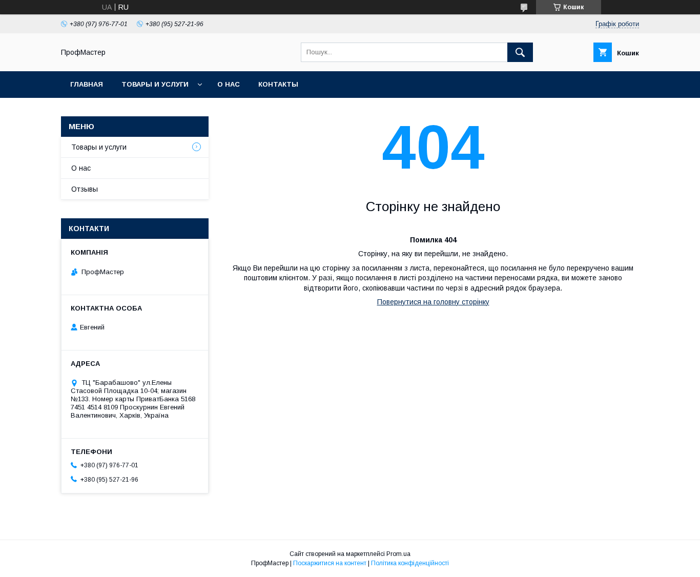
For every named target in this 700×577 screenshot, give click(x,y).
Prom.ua (398, 554)
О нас (228, 84)
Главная (86, 84)
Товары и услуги (155, 84)
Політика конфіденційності (410, 563)
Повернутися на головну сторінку (433, 302)
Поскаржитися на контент (329, 563)
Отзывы (84, 189)
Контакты (278, 84)
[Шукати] (520, 52)
